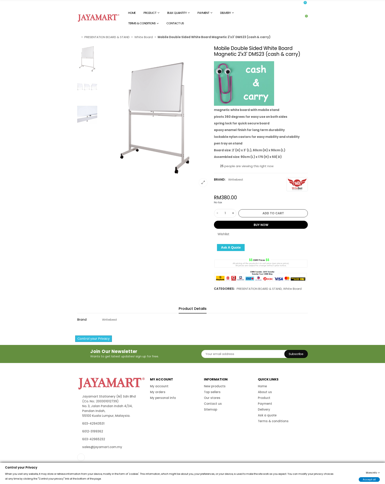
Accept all (369, 479)
